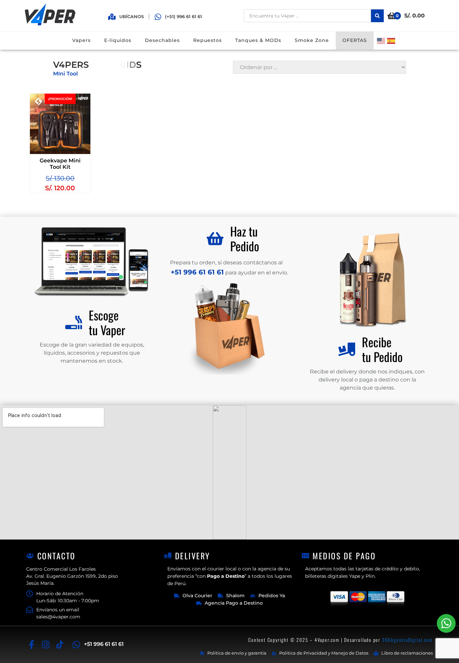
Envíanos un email (57, 610)
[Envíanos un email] (29, 609)
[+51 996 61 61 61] (76, 644)
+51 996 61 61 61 (104, 644)
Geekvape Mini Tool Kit (60, 163)
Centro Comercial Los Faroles (61, 569)
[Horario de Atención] (29, 593)
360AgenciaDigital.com (407, 639)
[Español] (392, 40)
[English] (382, 40)
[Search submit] (377, 15)
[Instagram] (45, 644)
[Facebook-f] (31, 644)
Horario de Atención (59, 594)
